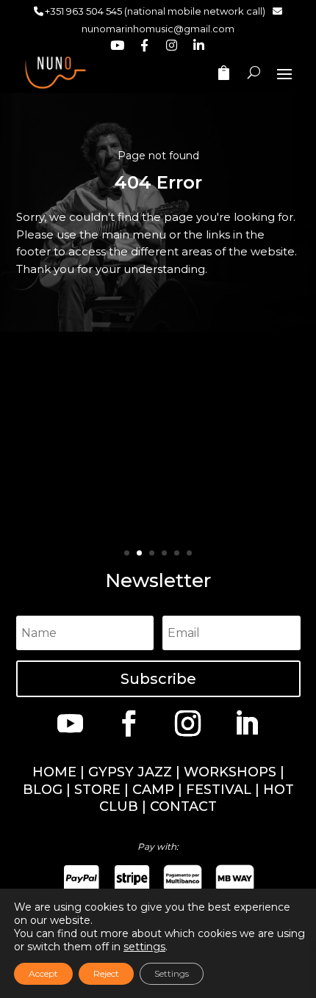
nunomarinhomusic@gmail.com (158, 28)
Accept (43, 973)
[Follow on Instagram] (187, 722)
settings (144, 946)
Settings (171, 973)
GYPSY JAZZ (130, 772)
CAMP (153, 790)
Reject (106, 973)
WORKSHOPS (230, 772)
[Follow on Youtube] (70, 722)
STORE (97, 790)
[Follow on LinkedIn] (246, 722)
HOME (54, 772)
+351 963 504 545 (83, 11)
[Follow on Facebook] (128, 722)
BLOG (42, 790)
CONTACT (183, 806)
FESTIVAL (218, 790)
